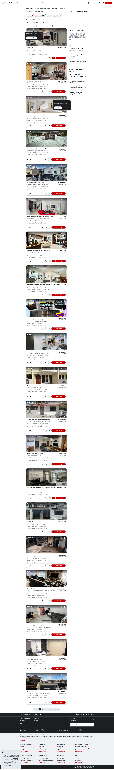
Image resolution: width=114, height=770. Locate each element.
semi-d (84, 37)
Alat (76, 755)
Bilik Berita (36, 720)
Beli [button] (17, 3)
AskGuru (22, 746)
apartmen (80, 37)
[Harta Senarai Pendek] (65, 30)
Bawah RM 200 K (72, 50)
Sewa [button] (22, 3)
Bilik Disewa (59, 749)
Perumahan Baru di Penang (81, 749)
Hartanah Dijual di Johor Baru (26, 760)
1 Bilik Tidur (75, 56)
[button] (28, 19)
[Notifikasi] (103, 3)
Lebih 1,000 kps (79, 63)
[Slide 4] (46, 111)
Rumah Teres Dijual (43, 749)
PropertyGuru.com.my (24, 734)
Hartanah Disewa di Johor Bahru (46, 760)
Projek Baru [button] (29, 3)
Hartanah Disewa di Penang (44, 758)
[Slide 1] (43, 111)
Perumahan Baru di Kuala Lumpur (82, 748)
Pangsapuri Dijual (42, 748)
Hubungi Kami (37, 718)
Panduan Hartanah (24, 748)
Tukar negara (73, 718)
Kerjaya (21, 723)
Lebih (42, 3)
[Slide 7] (49, 111)
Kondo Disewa (60, 746)
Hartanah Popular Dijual (26, 755)
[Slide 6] (48, 111)
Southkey (80, 44)
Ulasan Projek (23, 749)
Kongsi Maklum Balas (38, 721)
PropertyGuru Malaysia (25, 744)
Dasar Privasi (42, 766)
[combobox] (50, 11)
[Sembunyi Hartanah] (62, 30)
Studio (70, 56)
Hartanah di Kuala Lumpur (62, 757)
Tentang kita (22, 720)
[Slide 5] (47, 111)
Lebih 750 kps (72, 63)
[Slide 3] (45, 111)
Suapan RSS (78, 760)
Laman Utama (29, 8)
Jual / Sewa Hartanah (80, 758)
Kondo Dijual (41, 746)
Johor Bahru (55, 8)
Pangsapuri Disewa (61, 748)
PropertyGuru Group (25, 718)
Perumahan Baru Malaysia (81, 744)
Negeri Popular (60, 755)
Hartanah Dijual (42, 744)
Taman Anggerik (73, 44)
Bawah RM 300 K (81, 50)
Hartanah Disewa (61, 744)
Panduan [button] (37, 3)
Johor (48, 8)
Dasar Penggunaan (24, 766)
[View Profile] (30, 30)
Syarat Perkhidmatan (33, 766)
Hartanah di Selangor (61, 758)
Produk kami (22, 721)
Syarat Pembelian (50, 766)
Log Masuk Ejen (78, 757)
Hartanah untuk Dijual (40, 8)
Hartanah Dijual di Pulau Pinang (27, 758)
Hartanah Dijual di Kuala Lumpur (27, 757)
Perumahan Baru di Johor (81, 746)
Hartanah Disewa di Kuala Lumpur (46, 757)
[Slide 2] (44, 111)
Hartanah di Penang (61, 760)
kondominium (75, 37)
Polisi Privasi (15, 758)
